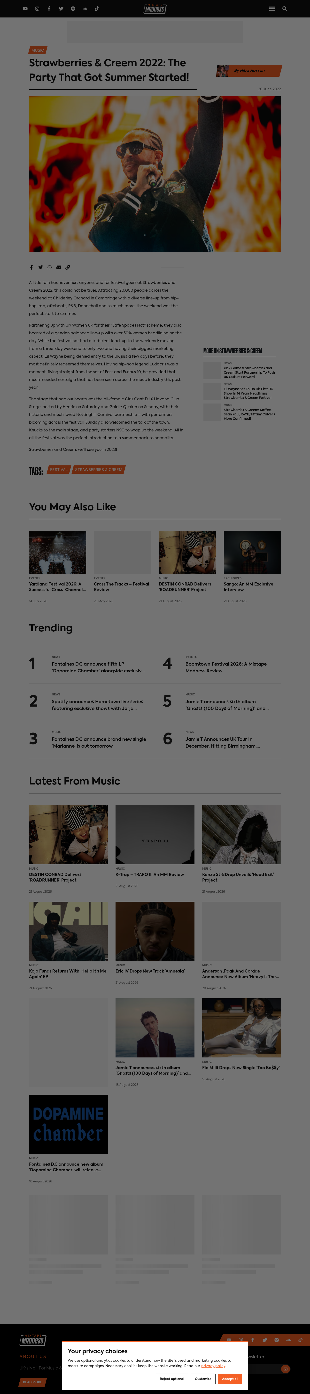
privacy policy (213, 1366)
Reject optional (172, 1379)
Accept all (230, 1379)
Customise (203, 1379)
